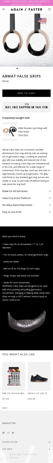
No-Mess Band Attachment (17, 205)
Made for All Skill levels (15, 191)
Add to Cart (26, 93)
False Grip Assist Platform (16, 198)
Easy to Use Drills (11, 212)
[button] (17, 68)
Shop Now (23, 134)
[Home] (26, 10)
